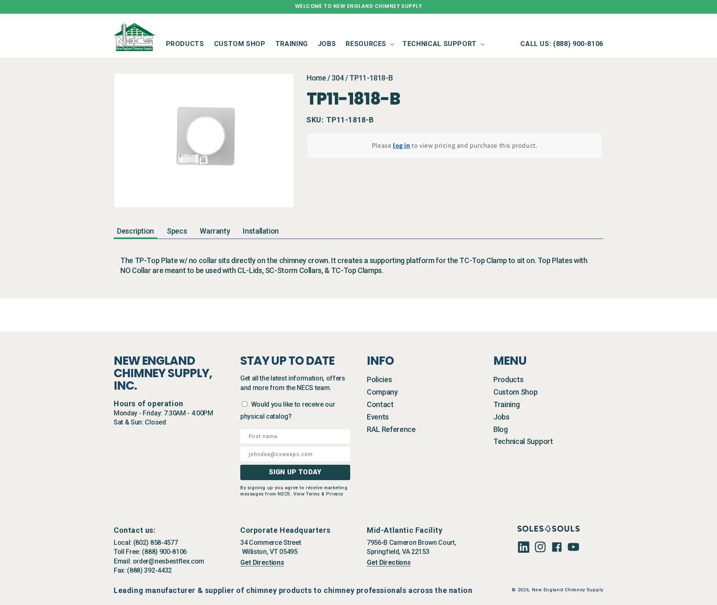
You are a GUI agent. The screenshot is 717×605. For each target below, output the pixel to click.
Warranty (215, 231)
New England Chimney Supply (567, 590)
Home (316, 77)
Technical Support (523, 441)
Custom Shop (515, 392)
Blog (500, 429)
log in (401, 145)
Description (135, 231)
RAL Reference (391, 429)
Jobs (501, 416)
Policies (379, 379)
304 (338, 77)
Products (508, 379)
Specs (177, 231)
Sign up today (295, 472)
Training (506, 404)
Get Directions (262, 562)
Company (382, 392)
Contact (380, 404)
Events (378, 416)
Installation (261, 231)
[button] (369, 44)
